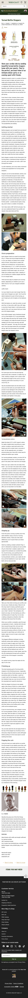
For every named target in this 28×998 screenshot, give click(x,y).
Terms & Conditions (18, 983)
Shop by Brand (5, 924)
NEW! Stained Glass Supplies (14, 13)
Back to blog (9, 862)
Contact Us (4, 900)
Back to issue (21, 862)
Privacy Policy (21, 962)
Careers (4, 934)
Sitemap (22, 986)
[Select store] (21, 2)
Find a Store (5, 939)
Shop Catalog (5, 922)
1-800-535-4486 (6, 897)
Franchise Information (7, 936)
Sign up (14, 959)
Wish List (4, 914)
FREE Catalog (5, 917)
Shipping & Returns (7, 902)
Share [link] (5, 27)
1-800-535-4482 (6, 893)
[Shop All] (2, 2)
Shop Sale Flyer (6, 919)
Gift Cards (4, 912)
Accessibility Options (9, 986)
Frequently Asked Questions (9, 905)
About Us (4, 931)
